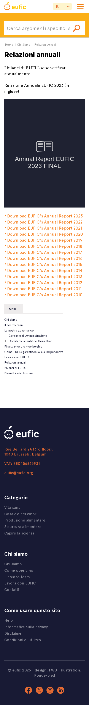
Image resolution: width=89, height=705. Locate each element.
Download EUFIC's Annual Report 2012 (44, 282)
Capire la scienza (19, 533)
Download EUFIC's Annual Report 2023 (45, 216)
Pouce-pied (44, 675)
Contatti (11, 589)
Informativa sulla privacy (26, 626)
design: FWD (46, 670)
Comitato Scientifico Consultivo (30, 341)
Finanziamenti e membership (23, 346)
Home (9, 44)
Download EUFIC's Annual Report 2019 (45, 240)
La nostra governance (19, 330)
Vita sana (12, 507)
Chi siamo (10, 319)
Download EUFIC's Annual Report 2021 (44, 228)
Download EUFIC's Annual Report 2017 (44, 252)
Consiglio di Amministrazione (28, 335)
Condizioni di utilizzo (22, 639)
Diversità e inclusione (18, 373)
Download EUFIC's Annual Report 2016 (45, 258)
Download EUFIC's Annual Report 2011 (44, 288)
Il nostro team (14, 325)
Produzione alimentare (24, 520)
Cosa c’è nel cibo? (20, 513)
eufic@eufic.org (18, 472)
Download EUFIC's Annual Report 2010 (45, 294)
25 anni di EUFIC (15, 368)
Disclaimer (13, 633)
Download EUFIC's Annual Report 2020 (45, 234)
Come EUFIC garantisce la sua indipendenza (33, 352)
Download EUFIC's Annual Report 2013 (44, 276)
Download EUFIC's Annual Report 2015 (44, 264)
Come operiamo (18, 570)
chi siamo (23, 44)
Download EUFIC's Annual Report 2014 (44, 270)
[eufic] (15, 6)
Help (8, 620)
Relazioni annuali (15, 362)
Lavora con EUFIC (16, 357)
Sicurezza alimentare (22, 526)
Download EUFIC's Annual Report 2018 (45, 246)
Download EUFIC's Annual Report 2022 (45, 222)
